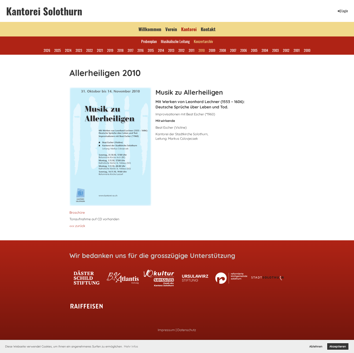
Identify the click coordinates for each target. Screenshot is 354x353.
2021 (100, 50)
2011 (191, 50)
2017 (130, 50)
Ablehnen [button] (315, 346)
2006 (243, 50)
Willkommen (149, 29)
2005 (254, 50)
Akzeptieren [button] (337, 346)
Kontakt (208, 29)
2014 (161, 50)
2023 (79, 50)
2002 (286, 50)
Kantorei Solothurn (44, 11)
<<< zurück (77, 226)
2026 (47, 50)
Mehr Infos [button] (131, 346)
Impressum (166, 330)
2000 (307, 50)
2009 (212, 50)
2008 (222, 50)
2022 (89, 50)
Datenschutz (186, 330)
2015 (151, 50)
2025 (57, 50)
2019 (110, 50)
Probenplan (149, 41)
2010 (202, 50)
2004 (265, 50)
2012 (181, 50)
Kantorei (189, 29)
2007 (233, 50)
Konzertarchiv (203, 41)
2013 (171, 50)
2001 (297, 50)
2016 (140, 50)
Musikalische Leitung (175, 41)
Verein (171, 29)
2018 (120, 50)
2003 (275, 50)
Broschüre (77, 212)
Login (345, 10)
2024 (68, 50)
